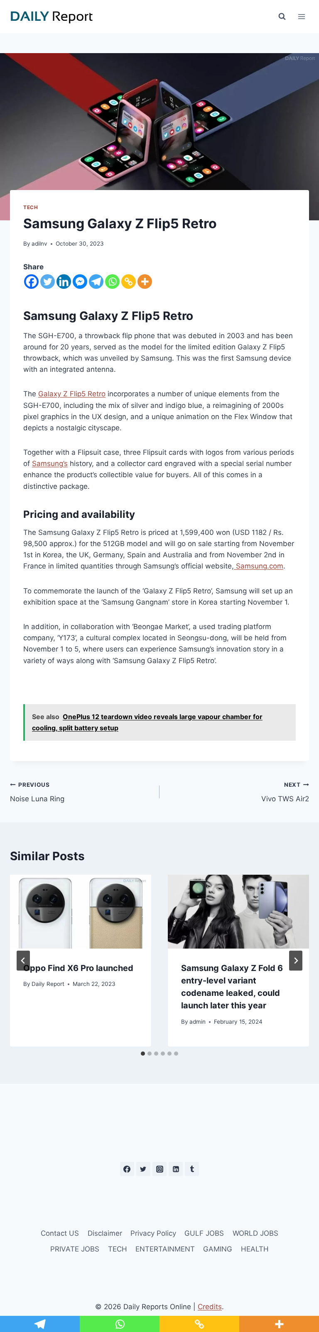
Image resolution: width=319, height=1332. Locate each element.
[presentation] (80, 912)
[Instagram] (159, 1169)
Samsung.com (258, 566)
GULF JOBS (204, 1233)
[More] (144, 281)
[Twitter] (47, 281)
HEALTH (255, 1249)
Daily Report (48, 984)
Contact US (60, 1233)
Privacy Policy (153, 1233)
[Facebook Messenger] (80, 281)
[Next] (295, 961)
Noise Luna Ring (37, 792)
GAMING (217, 1249)
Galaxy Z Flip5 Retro (72, 394)
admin (197, 1021)
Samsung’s (50, 463)
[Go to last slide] (23, 961)
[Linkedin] (63, 281)
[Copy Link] (128, 281)
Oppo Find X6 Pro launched (78, 968)
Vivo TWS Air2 (285, 792)
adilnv (39, 243)
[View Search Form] (282, 16)
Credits (210, 1307)
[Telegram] (96, 281)
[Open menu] (301, 16)
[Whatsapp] (112, 281)
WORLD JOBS (255, 1233)
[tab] (143, 1053)
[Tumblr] (192, 1169)
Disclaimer (105, 1233)
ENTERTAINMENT (165, 1249)
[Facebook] (31, 281)
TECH (30, 207)
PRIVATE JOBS (74, 1249)
